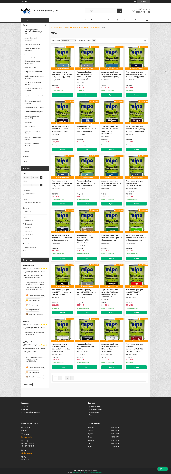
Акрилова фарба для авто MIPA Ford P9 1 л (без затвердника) (134, 292)
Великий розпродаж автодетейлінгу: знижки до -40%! (33, 31)
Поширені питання (97, 20)
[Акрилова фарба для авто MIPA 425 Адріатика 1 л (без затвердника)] (62, 57)
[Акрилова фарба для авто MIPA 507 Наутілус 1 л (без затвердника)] (62, 221)
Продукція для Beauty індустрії (32, 144)
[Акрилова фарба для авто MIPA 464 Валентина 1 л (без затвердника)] (62, 166)
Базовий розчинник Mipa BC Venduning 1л (34, 333)
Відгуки (25, 409)
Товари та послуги (60, 27)
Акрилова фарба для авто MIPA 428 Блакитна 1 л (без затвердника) (111, 74)
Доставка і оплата (123, 20)
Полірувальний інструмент (33, 72)
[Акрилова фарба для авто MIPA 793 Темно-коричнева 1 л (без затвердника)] (111, 275)
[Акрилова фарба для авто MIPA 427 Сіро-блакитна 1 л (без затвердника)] (87, 57)
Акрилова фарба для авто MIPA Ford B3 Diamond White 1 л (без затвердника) (61, 347)
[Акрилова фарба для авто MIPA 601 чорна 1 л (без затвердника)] (62, 275)
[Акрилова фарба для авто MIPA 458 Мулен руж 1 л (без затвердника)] (136, 112)
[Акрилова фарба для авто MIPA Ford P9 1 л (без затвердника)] (136, 275)
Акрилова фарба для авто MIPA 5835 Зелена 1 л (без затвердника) (136, 237)
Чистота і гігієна (30, 126)
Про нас (25, 162)
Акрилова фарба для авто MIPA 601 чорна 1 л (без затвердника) (61, 292)
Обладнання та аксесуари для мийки (34, 96)
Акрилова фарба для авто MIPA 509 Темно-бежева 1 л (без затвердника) (85, 238)
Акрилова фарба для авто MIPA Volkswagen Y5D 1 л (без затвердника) (85, 347)
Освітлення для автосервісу (34, 112)
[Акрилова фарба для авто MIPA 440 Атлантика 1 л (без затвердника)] (136, 57)
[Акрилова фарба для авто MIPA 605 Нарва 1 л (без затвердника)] (87, 275)
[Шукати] (119, 11)
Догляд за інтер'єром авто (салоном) (33, 89)
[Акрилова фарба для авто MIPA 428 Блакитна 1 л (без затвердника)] (111, 57)
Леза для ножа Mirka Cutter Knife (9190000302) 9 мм (35, 288)
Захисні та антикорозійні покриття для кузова (32, 56)
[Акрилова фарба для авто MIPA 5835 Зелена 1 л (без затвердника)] (136, 221)
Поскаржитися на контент (80, 472)
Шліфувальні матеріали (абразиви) (32, 49)
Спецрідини (28, 122)
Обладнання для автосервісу (34, 107)
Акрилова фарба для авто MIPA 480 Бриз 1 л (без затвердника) (86, 183)
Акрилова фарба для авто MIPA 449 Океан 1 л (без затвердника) (86, 128)
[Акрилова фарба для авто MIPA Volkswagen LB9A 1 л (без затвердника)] (111, 330)
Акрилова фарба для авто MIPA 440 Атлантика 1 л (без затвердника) (136, 74)
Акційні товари (94, 412)
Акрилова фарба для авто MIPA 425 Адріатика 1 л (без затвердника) (62, 74)
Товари (25, 25)
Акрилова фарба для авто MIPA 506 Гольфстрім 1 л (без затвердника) (134, 184)
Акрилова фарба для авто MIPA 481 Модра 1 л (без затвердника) (111, 183)
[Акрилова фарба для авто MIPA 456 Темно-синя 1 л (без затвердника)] (111, 112)
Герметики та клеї (30, 67)
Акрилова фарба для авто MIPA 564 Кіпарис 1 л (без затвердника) (111, 237)
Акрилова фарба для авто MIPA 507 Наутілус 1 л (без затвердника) (62, 237)
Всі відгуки (27, 384)
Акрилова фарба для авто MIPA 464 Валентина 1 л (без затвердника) (62, 183)
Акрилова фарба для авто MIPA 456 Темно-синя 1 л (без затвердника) (110, 129)
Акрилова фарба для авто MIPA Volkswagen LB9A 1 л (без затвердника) (110, 347)
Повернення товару (141, 20)
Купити (62, 95)
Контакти (26, 156)
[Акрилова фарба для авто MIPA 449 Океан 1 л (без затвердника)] (87, 112)
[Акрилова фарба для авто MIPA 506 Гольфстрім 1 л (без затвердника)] (136, 166)
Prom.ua (95, 470)
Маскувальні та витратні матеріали (33, 102)
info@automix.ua (26, 453)
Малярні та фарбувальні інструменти (32, 62)
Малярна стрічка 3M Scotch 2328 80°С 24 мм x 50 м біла (35, 284)
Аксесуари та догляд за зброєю (32, 132)
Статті (110, 20)
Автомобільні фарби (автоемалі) (77, 27)
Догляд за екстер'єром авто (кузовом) (34, 83)
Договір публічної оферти (31, 412)
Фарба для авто (95, 27)
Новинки (74, 20)
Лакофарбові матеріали (32, 44)
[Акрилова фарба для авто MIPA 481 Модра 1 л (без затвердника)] (111, 166)
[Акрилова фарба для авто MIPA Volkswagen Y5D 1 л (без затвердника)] (87, 330)
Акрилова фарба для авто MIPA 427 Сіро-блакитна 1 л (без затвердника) (85, 75)
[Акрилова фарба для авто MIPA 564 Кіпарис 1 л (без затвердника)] (111, 221)
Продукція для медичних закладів (33, 138)
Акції (84, 20)
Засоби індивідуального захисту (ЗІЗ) (32, 117)
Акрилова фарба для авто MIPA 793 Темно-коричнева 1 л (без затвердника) (110, 293)
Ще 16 (27, 238)
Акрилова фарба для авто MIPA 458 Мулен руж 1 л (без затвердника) (136, 128)
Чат (164, 469)
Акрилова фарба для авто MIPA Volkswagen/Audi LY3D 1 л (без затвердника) (136, 347)
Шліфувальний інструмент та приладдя (34, 77)
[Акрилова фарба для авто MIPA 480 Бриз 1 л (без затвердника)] (87, 166)
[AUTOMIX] (26, 11)
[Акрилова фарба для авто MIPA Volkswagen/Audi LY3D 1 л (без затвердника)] (136, 330)
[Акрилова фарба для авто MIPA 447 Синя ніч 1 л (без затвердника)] (62, 112)
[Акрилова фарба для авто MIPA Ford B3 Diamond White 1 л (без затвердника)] (62, 330)
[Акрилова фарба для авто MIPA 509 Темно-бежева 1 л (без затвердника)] (87, 221)
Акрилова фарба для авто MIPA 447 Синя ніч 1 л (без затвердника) (62, 128)
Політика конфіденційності (96, 472)
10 (67, 378)
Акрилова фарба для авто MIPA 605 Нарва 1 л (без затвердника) (86, 292)
